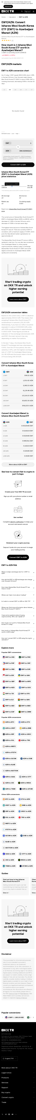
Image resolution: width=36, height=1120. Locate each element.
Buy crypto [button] (6, 1092)
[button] (22, 11)
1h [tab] (4, 89)
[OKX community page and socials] (16, 1114)
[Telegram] (6, 1114)
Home (4, 17)
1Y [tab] (26, 89)
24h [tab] (10, 89)
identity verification (17, 522)
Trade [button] (4, 1102)
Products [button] (5, 1078)
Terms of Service (21, 998)
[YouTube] (12, 1114)
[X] (2, 1114)
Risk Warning (24, 993)
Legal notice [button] (6, 1073)
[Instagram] (9, 1114)
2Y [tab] (31, 89)
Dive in (5, 893)
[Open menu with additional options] (33, 11)
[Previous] (3, 1017)
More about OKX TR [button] (9, 1068)
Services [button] (5, 1083)
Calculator (12, 17)
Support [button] (5, 1087)
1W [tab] (15, 89)
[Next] (33, 1017)
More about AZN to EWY (18, 464)
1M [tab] (21, 89)
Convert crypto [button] (8, 1097)
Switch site (8, 6)
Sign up (27, 11)
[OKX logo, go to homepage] (8, 11)
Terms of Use (13, 993)
